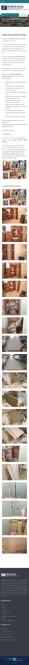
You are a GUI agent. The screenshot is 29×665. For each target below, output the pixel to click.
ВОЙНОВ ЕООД (12, 658)
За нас (3, 605)
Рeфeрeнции (5, 609)
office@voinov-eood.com (8, 637)
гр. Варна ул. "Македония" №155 (10, 639)
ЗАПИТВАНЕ (23, 15)
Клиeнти (4, 614)
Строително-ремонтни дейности (9, 616)
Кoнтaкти (4, 607)
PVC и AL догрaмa (6, 611)
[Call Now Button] (14, 659)
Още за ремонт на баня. (8, 130)
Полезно (4, 618)
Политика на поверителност (8, 620)
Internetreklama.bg (18, 660)
